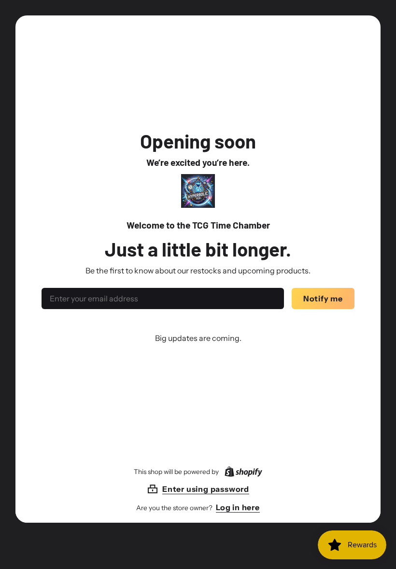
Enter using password (205, 489)
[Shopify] (241, 471)
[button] (198, 489)
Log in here (238, 507)
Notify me (323, 298)
